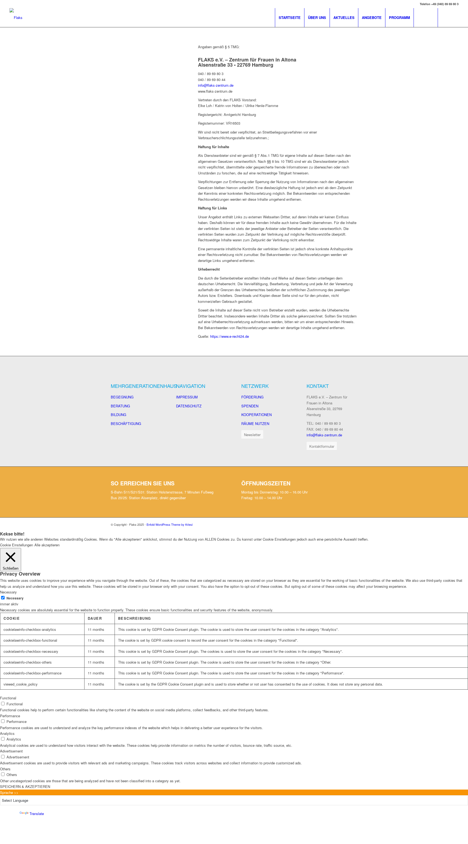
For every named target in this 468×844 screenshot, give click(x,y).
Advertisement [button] (11, 751)
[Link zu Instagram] (454, 17)
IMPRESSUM (187, 397)
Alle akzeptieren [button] (47, 544)
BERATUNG (120, 405)
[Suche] (426, 17)
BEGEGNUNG (122, 397)
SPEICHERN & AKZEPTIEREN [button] (25, 786)
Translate (37, 813)
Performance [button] (10, 715)
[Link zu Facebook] (446, 17)
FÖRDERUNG (252, 397)
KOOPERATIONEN (256, 414)
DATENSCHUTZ (189, 405)
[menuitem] (289, 17)
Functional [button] (8, 697)
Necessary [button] (8, 592)
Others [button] (5, 768)
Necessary (15, 598)
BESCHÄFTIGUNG (126, 423)
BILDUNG (118, 414)
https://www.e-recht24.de (229, 336)
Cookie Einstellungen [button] (16, 544)
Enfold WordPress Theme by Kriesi (170, 524)
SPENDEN (249, 405)
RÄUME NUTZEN (255, 423)
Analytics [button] (7, 733)
